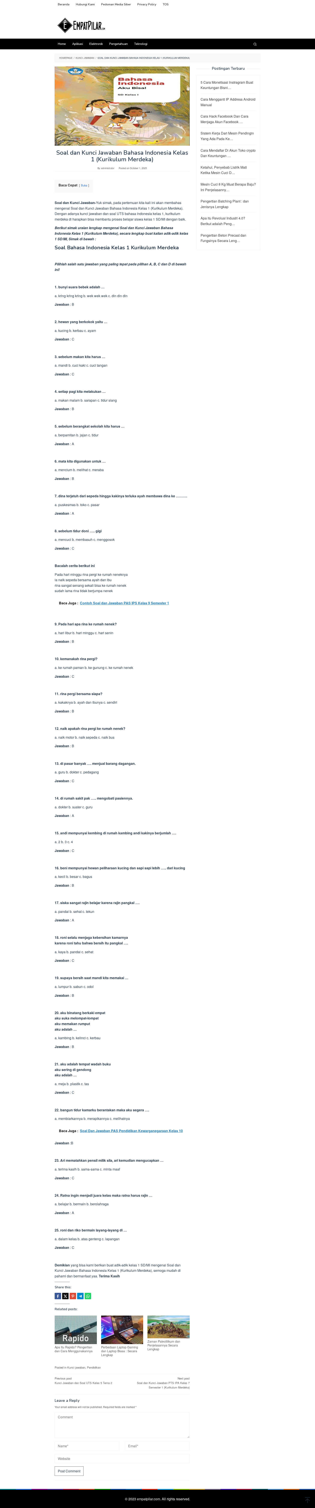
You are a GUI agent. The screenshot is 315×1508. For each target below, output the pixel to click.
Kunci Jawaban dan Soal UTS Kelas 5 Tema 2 (83, 1380)
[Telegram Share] (80, 1296)
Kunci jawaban (76, 1367)
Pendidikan (94, 1367)
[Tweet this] (65, 1296)
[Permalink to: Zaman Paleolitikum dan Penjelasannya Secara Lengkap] (168, 1327)
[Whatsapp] (88, 1296)
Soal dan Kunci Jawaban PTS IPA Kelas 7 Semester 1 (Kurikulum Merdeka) (163, 1382)
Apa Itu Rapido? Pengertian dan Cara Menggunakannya (74, 1349)
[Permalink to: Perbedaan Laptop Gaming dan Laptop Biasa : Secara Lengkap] (122, 1330)
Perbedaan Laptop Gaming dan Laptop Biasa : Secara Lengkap (119, 1351)
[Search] (255, 44)
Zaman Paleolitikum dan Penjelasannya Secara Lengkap (163, 1345)
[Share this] (58, 1296)
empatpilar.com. (149, 1498)
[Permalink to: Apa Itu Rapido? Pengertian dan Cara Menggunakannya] (76, 1330)
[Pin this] (73, 1296)
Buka (84, 185)
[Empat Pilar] (81, 25)
